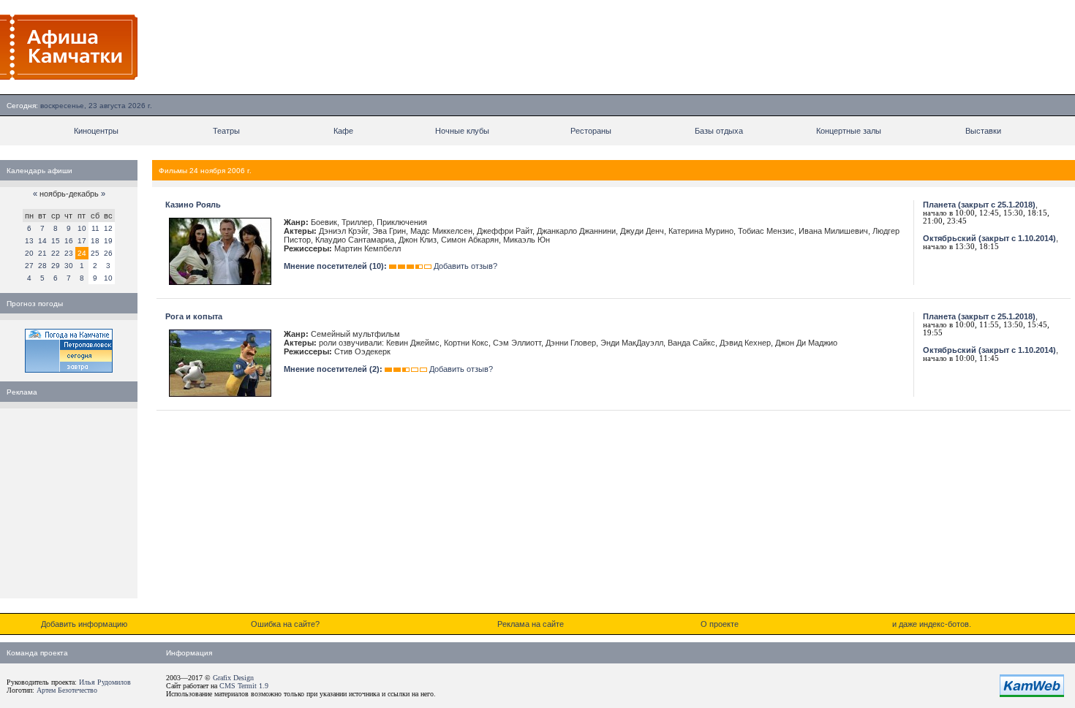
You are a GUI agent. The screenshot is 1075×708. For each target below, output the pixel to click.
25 (95, 253)
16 (68, 241)
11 (95, 228)
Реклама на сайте (530, 624)
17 (82, 241)
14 (42, 241)
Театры (226, 130)
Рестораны (590, 130)
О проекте (720, 624)
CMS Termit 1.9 (243, 686)
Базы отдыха (719, 130)
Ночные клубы (462, 130)
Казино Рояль (193, 204)
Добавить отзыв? (465, 266)
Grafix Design (233, 678)
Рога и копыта (193, 316)
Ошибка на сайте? (285, 624)
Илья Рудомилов (105, 682)
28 (42, 266)
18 (95, 241)
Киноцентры (96, 130)
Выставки (983, 130)
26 (108, 253)
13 (29, 241)
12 (108, 228)
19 (108, 241)
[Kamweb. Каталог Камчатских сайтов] (1032, 694)
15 (55, 241)
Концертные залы (848, 130)
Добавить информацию (84, 624)
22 (55, 253)
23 (68, 253)
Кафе (343, 130)
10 (82, 228)
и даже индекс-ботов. (931, 624)
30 (68, 266)
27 (29, 266)
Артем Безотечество (67, 690)
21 (42, 253)
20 (29, 253)
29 (55, 266)
